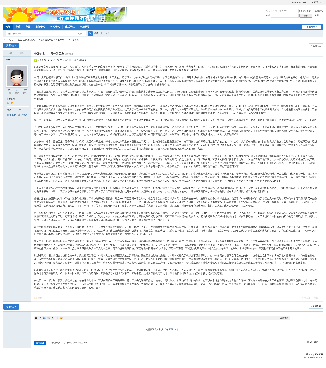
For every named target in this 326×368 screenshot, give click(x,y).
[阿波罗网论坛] (65, 14)
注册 (317, 15)
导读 (18, 26)
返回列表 (317, 46)
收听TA (13, 115)
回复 (40, 298)
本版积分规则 (313, 342)
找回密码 (319, 11)
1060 (25, 90)
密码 (268, 15)
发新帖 (10, 45)
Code (57, 318)
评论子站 (55, 26)
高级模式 (284, 318)
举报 (316, 298)
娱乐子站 (84, 26)
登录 (171, 329)
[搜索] (90, 33)
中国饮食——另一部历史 (67, 40)
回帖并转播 (55, 342)
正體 (316, 2)
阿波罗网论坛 (4, 39)
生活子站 (70, 26)
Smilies (61, 318)
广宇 (8, 60)
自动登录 (306, 11)
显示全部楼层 (80, 60)
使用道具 (306, 298)
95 (9, 90)
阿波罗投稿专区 (46, 40)
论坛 (8, 26)
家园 (28, 26)
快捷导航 (311, 27)
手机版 (309, 354)
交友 (108, 33)
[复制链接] (69, 54)
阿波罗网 (319, 354)
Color (40, 318)
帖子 (80, 33)
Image (44, 318)
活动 (102, 33)
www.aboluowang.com (302, 2)
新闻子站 (40, 26)
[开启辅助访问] (290, 2)
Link (48, 318)
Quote (53, 318)
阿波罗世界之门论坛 (26, 40)
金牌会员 (11, 99)
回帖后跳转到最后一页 (77, 342)
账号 (268, 11)
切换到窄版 (321, 2)
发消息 (24, 115)
